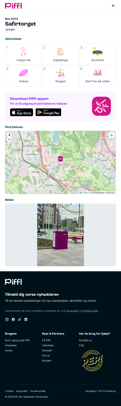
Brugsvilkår (73, 310)
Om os (46, 355)
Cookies (9, 391)
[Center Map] (111, 135)
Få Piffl (46, 340)
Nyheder (47, 350)
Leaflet (84, 192)
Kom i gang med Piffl (17, 340)
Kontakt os (85, 340)
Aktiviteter (11, 345)
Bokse (8, 350)
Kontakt (46, 360)
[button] (60, 162)
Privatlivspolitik (90, 310)
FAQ (81, 345)
